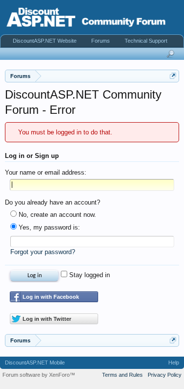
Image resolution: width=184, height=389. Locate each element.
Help (173, 362)
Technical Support (146, 41)
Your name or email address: (45, 172)
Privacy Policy (165, 375)
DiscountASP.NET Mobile (35, 362)
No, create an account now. (56, 214)
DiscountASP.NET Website (45, 41)
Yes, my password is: (48, 227)
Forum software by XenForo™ (38, 375)
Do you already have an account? (52, 202)
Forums (100, 41)
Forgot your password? (42, 252)
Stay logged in (88, 275)
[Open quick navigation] (173, 76)
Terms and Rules (122, 375)
